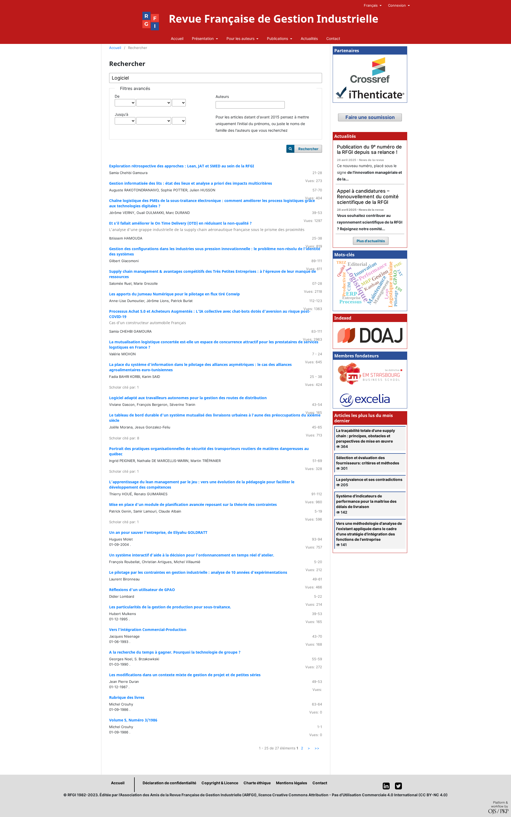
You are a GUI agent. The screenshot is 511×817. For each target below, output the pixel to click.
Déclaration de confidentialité (169, 783)
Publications (278, 38)
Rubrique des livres (126, 697)
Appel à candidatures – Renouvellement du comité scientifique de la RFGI (368, 196)
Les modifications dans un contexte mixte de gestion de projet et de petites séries (185, 674)
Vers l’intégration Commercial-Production (147, 629)
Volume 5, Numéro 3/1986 (133, 720)
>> (317, 748)
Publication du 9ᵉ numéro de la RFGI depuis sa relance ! (369, 149)
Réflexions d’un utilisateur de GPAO (142, 589)
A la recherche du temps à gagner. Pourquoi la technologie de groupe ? (175, 652)
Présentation (203, 38)
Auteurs (222, 96)
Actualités (309, 38)
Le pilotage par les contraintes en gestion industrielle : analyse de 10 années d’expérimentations (198, 572)
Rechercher (308, 149)
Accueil (177, 38)
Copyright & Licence (219, 783)
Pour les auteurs (241, 38)
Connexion (397, 5)
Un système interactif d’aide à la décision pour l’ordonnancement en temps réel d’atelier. (191, 555)
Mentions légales (291, 783)
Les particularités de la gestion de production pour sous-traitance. (170, 606)
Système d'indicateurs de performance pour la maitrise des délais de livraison (366, 501)
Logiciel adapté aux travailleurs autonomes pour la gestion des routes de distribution (188, 397)
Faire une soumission (370, 117)
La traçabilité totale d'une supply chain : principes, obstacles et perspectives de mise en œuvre (365, 435)
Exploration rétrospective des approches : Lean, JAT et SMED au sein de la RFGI (181, 165)
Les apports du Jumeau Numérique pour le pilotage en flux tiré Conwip (174, 293)
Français (371, 5)
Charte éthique (257, 783)
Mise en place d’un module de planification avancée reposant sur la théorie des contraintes (193, 504)
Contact (333, 38)
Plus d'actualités (371, 241)
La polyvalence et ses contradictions (369, 479)
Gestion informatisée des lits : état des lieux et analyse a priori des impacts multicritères (190, 183)
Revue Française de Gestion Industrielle (273, 18)
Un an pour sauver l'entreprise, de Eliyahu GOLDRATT (158, 532)
